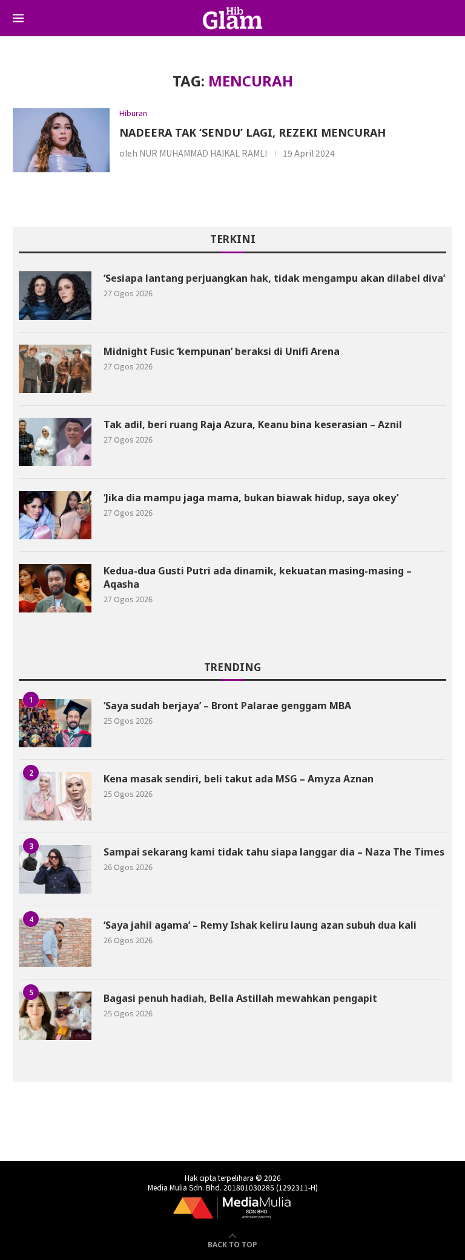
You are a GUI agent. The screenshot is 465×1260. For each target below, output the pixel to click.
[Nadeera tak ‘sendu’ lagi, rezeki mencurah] (61, 140)
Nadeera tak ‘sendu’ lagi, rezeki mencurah (252, 132)
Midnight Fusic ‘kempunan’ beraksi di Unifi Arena (222, 351)
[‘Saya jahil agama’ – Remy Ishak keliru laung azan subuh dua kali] (55, 942)
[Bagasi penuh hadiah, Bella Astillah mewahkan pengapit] (55, 1016)
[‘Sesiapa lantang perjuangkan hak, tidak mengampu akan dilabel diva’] (55, 295)
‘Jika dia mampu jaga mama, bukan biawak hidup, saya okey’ (252, 497)
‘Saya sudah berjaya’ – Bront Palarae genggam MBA (227, 705)
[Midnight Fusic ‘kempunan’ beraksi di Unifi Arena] (55, 369)
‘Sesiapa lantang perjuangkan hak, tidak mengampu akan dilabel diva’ (274, 278)
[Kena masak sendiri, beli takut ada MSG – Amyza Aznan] (55, 796)
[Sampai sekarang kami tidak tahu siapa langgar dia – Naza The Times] (55, 869)
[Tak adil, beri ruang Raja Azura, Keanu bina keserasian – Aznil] (55, 442)
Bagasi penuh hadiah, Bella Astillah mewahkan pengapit (240, 998)
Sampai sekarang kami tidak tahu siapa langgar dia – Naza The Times (274, 852)
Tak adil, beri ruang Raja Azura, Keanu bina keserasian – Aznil (253, 424)
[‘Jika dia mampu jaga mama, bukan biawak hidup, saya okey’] (55, 515)
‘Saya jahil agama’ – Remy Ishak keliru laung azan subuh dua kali (260, 925)
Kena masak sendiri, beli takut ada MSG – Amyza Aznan (239, 778)
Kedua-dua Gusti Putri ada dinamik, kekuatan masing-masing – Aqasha (258, 577)
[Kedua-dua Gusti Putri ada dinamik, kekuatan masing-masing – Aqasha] (55, 588)
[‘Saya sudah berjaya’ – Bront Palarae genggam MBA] (55, 723)
